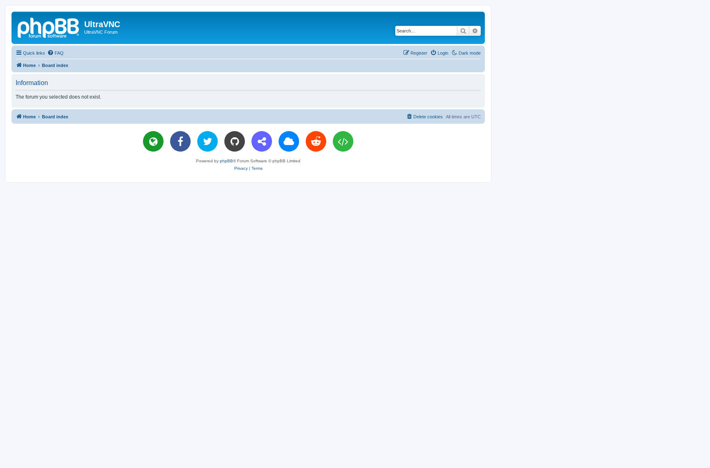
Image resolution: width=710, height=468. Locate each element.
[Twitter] (207, 141)
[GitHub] (234, 141)
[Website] (153, 141)
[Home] (49, 27)
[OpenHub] (343, 141)
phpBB (226, 161)
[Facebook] (180, 141)
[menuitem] (55, 53)
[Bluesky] (289, 141)
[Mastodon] (261, 141)
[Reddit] (316, 141)
